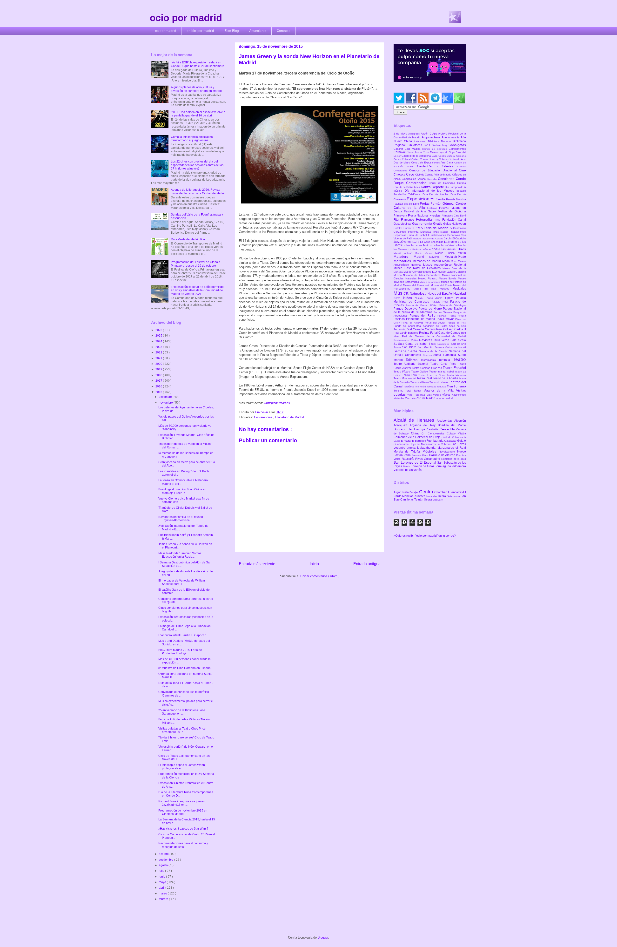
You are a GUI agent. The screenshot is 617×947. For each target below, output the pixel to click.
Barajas (414, 492)
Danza (426, 187)
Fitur (397, 219)
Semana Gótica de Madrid (450, 347)
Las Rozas (458, 444)
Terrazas (432, 386)
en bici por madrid (200, 31)
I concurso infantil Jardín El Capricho (182, 635)
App (435, 133)
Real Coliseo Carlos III (451, 329)
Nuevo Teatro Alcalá (430, 298)
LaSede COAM (431, 249)
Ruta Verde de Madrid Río (188, 239)
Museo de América (430, 282)
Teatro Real (425, 378)
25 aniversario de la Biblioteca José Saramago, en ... (181, 712)
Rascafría (409, 458)
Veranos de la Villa (440, 390)
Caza (435, 156)
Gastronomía (422, 223)
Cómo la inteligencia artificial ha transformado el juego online (192, 138)
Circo (410, 174)
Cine (462, 170)
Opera (450, 298)
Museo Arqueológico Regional (444, 264)
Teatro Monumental (405, 378)
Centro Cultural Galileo (407, 159)
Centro (426, 491)
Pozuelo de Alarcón (442, 455)
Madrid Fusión (446, 252)
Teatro (459, 359)
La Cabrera (444, 444)
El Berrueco (419, 440)
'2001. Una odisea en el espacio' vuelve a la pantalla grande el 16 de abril (198, 113)
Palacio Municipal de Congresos (430, 299)
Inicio (314, 564)
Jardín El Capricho (455, 238)
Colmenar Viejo (404, 437)
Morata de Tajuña (408, 451)
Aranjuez (402, 425)
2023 (159, 347)
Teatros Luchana (439, 382)
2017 (159, 380)
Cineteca (400, 174)
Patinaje (443, 315)
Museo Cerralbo (413, 271)
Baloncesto (421, 141)
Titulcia (407, 466)
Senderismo (414, 355)
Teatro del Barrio (419, 382)
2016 (159, 386)
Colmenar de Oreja (428, 437)
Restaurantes (402, 340)
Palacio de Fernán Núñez (422, 305)
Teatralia (446, 360)
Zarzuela (410, 398)
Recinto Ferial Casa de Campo (440, 332)
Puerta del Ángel (405, 326)
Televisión (421, 386)
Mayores (437, 256)
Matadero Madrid (411, 256)
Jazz (397, 242)
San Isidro (410, 347)
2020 (159, 363)
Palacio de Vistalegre (452, 305)
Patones (417, 455)
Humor (407, 228)
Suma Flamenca (445, 355)
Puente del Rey (456, 322)
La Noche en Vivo (444, 245)
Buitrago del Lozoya (410, 429)
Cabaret (399, 148)
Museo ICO (430, 271)
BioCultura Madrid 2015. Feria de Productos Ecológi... (180, 651)
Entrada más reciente (257, 564)
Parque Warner (443, 312)
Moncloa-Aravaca (414, 496)
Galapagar (450, 440)
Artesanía (454, 137)
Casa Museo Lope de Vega (439, 152)
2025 (159, 335)
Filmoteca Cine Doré (454, 215)
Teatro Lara (410, 374)
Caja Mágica (413, 148)
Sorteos (428, 355)
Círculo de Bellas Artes (407, 187)
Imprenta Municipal (420, 231)
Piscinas (400, 319)
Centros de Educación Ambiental (434, 170)
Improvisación (442, 231)
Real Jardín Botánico (406, 332)
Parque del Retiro (424, 315)
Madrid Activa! (404, 253)
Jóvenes (406, 242)
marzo (163, 893)
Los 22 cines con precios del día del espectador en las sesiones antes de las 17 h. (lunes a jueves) (197, 165)
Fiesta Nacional (418, 215)
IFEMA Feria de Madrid (431, 228)
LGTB (416, 241)
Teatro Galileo (420, 371)
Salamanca (454, 496)
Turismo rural (404, 390)
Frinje (438, 219)
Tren (450, 386)
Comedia (432, 179)
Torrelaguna (443, 466)
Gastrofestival (403, 223)
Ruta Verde (442, 340)
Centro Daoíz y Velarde (434, 159)
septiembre (166, 859)
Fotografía (425, 219)
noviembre (166, 402)
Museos (446, 288)
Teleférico (409, 386)
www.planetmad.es (277, 403)
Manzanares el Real (451, 447)
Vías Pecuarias (416, 394)
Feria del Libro (411, 203)
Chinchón (419, 433)
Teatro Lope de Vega (432, 375)
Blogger (323, 937)
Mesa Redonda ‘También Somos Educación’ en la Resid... (179, 555)
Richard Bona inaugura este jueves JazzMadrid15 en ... (181, 803)
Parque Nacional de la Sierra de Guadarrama (430, 310)
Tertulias (442, 386)
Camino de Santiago (435, 149)
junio (162, 876)
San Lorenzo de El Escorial (415, 462)
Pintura (462, 315)
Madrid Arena (425, 253)
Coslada (447, 437)
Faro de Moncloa (456, 199)
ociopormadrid (444, 398)
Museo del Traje (427, 288)
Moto (454, 261)
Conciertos (447, 179)
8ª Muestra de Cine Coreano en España (184, 668)
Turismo (460, 386)
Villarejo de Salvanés (408, 470)
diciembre (166, 397)
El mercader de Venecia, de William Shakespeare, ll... (181, 582)
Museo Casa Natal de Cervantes (418, 268)
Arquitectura (432, 137)
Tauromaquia (430, 360)
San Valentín (426, 347)
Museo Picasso (428, 278)
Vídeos (447, 394)
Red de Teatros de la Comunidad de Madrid (434, 336)
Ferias (425, 203)
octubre (164, 854)
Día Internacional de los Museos (431, 190)
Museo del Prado (442, 285)
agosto (163, 865)
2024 (159, 341)
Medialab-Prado (455, 256)
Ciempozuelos (437, 433)
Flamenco (408, 219)
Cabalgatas (457, 145)
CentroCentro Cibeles (437, 166)
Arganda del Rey (424, 425)
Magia (462, 253)
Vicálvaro (438, 499)
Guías (447, 223)
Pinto (425, 455)
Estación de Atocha (437, 194)
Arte (445, 137)
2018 (159, 375)
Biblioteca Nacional (440, 141)
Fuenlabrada (435, 440)
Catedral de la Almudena (417, 155)
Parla (408, 455)
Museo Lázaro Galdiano (452, 271)
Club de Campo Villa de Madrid (433, 174)
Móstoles (431, 451)
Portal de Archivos (413, 322)
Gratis (438, 223)
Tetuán (419, 499)
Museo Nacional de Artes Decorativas (418, 275)
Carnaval (400, 152)
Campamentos (457, 148)
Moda (446, 261)
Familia (441, 199)
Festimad (433, 208)
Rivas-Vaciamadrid (428, 458)
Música (402, 293)
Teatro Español (454, 368)
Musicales (459, 288)
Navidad (459, 293)
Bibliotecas (416, 145)
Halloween (459, 223)
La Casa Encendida (432, 241)
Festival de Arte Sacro (420, 211)
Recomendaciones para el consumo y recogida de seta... (183, 845)
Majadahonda (427, 447)
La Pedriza (415, 249)
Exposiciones (421, 198)
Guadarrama (402, 444)
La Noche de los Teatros (417, 245)
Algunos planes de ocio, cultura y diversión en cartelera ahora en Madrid (196, 89)
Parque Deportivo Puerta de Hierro (418, 308)
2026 (159, 330)
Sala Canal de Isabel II (414, 343)
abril (162, 887)
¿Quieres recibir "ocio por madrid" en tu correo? (425, 535)
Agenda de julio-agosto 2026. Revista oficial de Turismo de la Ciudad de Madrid (198, 191)
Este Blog (231, 31)
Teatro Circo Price (444, 363)
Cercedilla (448, 429)
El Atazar (406, 440)
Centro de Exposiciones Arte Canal (433, 162)
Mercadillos (403, 261)
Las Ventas (449, 249)
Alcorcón (460, 420)
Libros (461, 249)
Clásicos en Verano (414, 178)
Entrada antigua (367, 564)
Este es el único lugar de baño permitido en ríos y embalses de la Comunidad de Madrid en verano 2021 (197, 290)
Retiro (415, 340)
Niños (409, 298)
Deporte (438, 187)
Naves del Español (440, 293)
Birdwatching (440, 145)
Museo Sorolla (448, 278)
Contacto (283, 31)
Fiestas (435, 215)
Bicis (428, 145)
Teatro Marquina (456, 375)
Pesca (453, 315)
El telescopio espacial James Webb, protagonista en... (182, 766)
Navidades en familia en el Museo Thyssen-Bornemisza (180, 518)
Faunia (398, 203)
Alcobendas (445, 420)
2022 (159, 352)
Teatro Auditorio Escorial (412, 363)
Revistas (426, 340)
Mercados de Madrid (427, 261)
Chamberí (441, 492)
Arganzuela (401, 492)
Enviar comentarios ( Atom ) (319, 576)
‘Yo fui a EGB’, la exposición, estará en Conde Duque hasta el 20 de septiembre (197, 64)
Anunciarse (257, 31)
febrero (164, 899)
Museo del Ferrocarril (417, 285)
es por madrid (165, 31)
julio (162, 871)
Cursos (461, 183)
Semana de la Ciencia (434, 351)
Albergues (414, 133)
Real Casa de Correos (421, 329)
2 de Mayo (401, 133)
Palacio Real (441, 301)
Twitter (419, 390)
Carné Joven (415, 152)
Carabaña (433, 429)
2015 (159, 392)
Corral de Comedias (443, 183)
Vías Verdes (434, 394)
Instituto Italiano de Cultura (428, 238)
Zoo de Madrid (426, 398)
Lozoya (412, 447)
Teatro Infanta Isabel (442, 371)
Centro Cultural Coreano (452, 156)
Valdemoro (459, 466)
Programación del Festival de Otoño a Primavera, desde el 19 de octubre (195, 263)
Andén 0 (426, 133)
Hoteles (398, 228)
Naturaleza (418, 293)
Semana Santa (406, 351)
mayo (163, 882)
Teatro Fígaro (402, 371)
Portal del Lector (436, 322)
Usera (428, 499)
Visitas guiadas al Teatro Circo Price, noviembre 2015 (182, 730)
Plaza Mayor (446, 319)
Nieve (398, 298)
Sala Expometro (441, 344)
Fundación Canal (454, 219)
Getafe (461, 440)
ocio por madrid (186, 18)
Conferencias (263, 417)
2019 (159, 369)
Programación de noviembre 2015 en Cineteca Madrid (182, 812)
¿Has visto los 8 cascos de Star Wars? (183, 828)
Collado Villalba (456, 433)
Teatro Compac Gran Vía (427, 367)
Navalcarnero (448, 451)
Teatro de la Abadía (446, 378)
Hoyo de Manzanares (423, 444)
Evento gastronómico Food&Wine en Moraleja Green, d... (182, 491)
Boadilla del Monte (452, 425)
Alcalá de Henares (415, 420)
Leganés (400, 447)
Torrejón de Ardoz (423, 466)
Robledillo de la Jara (453, 458)
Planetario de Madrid (289, 417)
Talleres (413, 360)
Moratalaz (432, 496)
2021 (159, 358)
